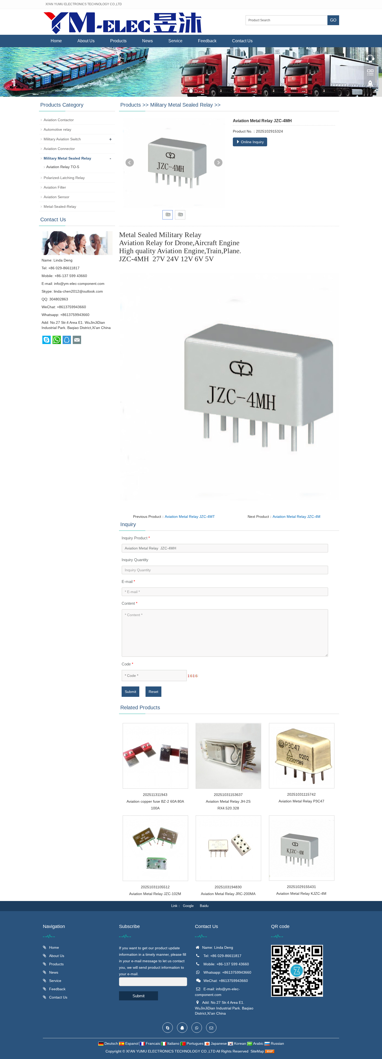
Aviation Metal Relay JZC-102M (155, 894)
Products (118, 41)
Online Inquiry (252, 142)
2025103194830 (228, 887)
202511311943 (155, 795)
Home (56, 41)
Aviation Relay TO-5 (62, 167)
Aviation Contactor (59, 120)
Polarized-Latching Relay (64, 178)
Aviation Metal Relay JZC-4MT (190, 516)
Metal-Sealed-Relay (60, 206)
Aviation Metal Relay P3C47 (301, 801)
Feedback (207, 41)
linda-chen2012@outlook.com (78, 291)
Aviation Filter (55, 187)
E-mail (128, 581)
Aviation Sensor (56, 197)
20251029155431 (301, 887)
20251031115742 (301, 794)
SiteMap (257, 1051)
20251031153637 (228, 795)
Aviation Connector (59, 149)
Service (175, 41)
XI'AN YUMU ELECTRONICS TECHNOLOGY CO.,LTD (171, 1051)
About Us (86, 41)
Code (127, 664)
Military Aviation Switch (62, 139)
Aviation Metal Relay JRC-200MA (228, 894)
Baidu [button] (204, 906)
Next (218, 163)
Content (129, 603)
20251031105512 (155, 887)
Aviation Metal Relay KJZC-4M (301, 893)
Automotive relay (57, 129)
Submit (130, 692)
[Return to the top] (370, 85)
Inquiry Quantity (135, 560)
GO (333, 20)
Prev (130, 163)
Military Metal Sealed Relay (181, 105)
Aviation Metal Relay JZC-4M (296, 516)
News (147, 41)
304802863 (58, 299)
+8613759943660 (74, 315)
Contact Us (242, 41)
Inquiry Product (136, 538)
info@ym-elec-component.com (79, 283)
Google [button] (188, 906)
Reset (153, 692)
